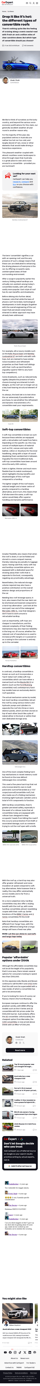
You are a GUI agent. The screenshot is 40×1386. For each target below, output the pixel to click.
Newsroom (25, 1358)
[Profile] (33, 3)
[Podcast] (34, 1352)
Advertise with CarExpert (14, 1363)
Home (4, 11)
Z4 (32, 1008)
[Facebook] (10, 1352)
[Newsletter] (27, 3)
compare (25, 182)
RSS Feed (33, 1373)
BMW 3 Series (22, 914)
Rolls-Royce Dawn (16, 354)
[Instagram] (15, 1352)
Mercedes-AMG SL (10, 611)
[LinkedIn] (29, 1352)
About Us (14, 1358)
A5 (7, 1016)
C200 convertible (9, 1022)
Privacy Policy (7, 1373)
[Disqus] (20, 1208)
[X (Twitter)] (25, 1352)
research (17, 182)
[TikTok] (20, 1352)
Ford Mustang (26, 685)
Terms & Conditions (21, 1373)
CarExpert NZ (29, 1367)
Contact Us (9, 1367)
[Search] (30, 3)
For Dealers (31, 1363)
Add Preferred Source (21, 1166)
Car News (11, 11)
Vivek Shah (15, 80)
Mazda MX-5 (25, 682)
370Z (30, 984)
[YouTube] (5, 1352)
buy (14, 184)
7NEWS (19, 1367)
